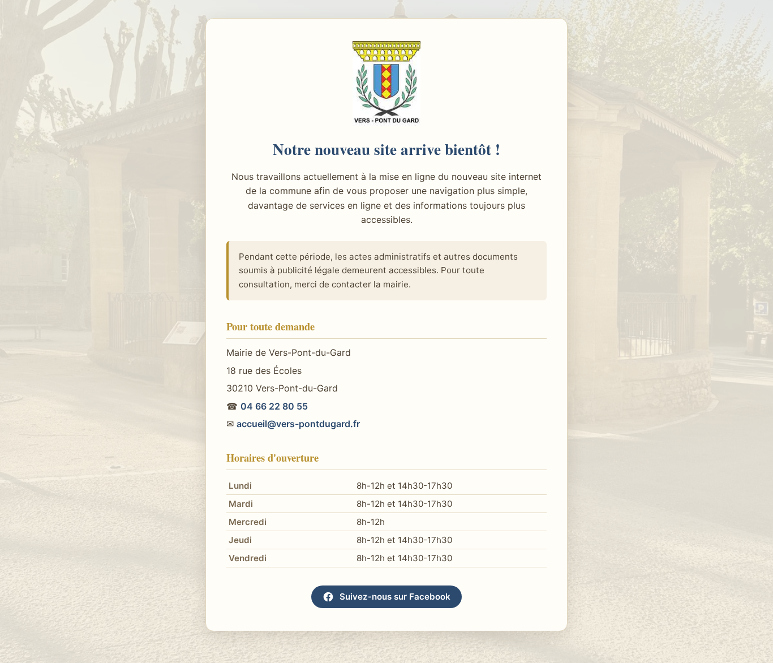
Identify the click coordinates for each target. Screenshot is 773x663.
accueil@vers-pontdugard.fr (298, 423)
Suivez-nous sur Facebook (395, 596)
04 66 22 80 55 (274, 406)
